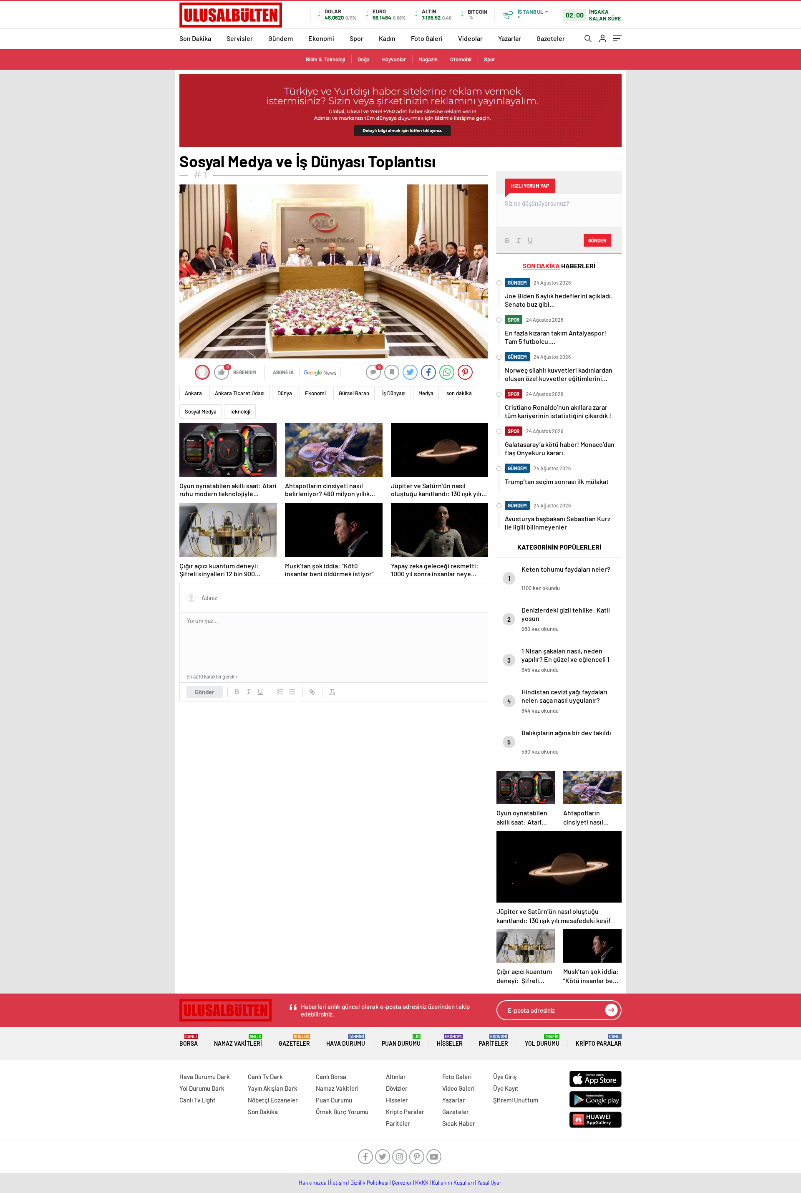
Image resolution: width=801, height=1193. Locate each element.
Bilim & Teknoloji (325, 59)
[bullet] (292, 692)
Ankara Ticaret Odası (239, 393)
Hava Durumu (345, 1040)
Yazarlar (509, 38)
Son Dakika (195, 38)
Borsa (188, 1040)
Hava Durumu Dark (204, 1076)
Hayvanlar (394, 59)
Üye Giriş (504, 1076)
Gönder (204, 692)
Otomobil (460, 59)
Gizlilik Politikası (369, 1182)
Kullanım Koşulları (453, 1182)
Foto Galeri (427, 38)
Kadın (387, 38)
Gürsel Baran (354, 393)
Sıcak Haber (458, 1123)
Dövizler (397, 1088)
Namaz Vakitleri (238, 1040)
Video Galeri (458, 1088)
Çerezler (402, 1182)
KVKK (421, 1182)
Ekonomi (321, 38)
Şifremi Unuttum (515, 1100)
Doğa (364, 59)
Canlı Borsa (331, 1076)
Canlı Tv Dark (265, 1076)
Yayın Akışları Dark (272, 1088)
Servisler (240, 38)
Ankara (193, 393)
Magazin (428, 59)
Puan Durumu (401, 1040)
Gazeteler (551, 38)
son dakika (459, 393)
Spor (356, 38)
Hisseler (450, 1040)
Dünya (284, 393)
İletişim (338, 1182)
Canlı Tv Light (197, 1100)
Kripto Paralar (599, 1040)
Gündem (280, 38)
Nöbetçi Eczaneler (273, 1100)
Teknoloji (239, 411)
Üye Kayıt (506, 1088)
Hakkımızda (313, 1182)
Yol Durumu (542, 1040)
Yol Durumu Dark (201, 1088)
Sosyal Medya (201, 411)
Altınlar (396, 1076)
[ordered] (280, 692)
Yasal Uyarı (490, 1182)
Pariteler (493, 1040)
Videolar (470, 38)
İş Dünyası (394, 393)
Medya (425, 393)
